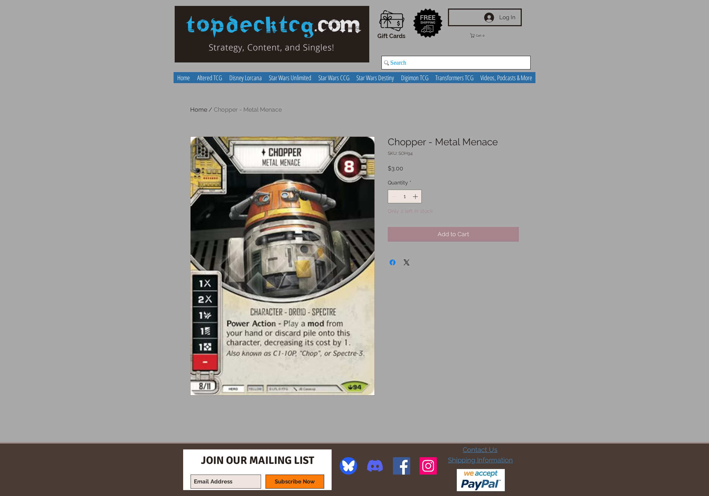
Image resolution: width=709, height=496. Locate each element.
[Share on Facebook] (392, 262)
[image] (348, 466)
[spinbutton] (404, 196)
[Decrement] (393, 196)
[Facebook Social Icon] (401, 466)
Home (198, 109)
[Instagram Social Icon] (428, 466)
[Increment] (416, 196)
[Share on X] (406, 262)
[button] (482, 35)
